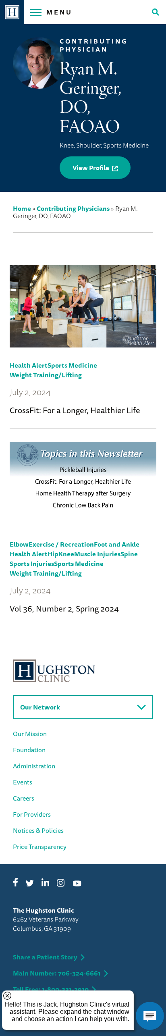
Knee (66, 554)
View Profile (91, 167)
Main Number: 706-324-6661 (57, 973)
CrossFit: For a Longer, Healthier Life (75, 410)
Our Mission (30, 733)
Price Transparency (39, 846)
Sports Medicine (72, 365)
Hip (53, 554)
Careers (23, 798)
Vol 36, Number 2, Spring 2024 (64, 608)
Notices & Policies (38, 830)
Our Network (40, 707)
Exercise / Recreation (61, 544)
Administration (34, 766)
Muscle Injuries (97, 554)
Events (22, 782)
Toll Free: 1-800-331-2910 (51, 989)
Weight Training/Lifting (46, 375)
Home (22, 208)
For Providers (32, 814)
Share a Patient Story (45, 957)
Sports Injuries (32, 563)
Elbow (19, 544)
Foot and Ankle (116, 544)
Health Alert (29, 365)
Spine (129, 554)
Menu (59, 12)
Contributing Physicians (73, 208)
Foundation (29, 750)
